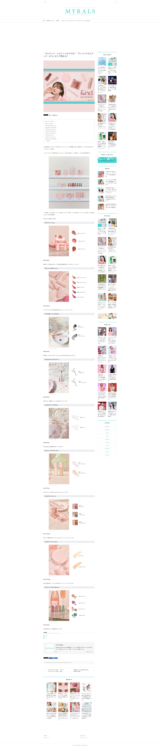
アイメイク (53, 662)
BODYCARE (107, 429)
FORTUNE (107, 454)
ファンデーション (65, 662)
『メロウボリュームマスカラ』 (53, 348)
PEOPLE (107, 451)
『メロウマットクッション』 (53, 576)
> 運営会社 (45, 735)
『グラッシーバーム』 (52, 257)
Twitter (45, 638)
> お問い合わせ (82, 735)
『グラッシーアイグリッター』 (53, 485)
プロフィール (89, 651)
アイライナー (57, 662)
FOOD (107, 436)
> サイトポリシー (46, 737)
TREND (107, 442)
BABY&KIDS (107, 448)
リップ (70, 662)
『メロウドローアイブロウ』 (53, 439)
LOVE (107, 445)
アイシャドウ (48, 662)
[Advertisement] (80, 37)
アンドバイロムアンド (52, 209)
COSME (107, 432)
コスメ (61, 662)
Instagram (46, 635)
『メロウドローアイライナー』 (53, 394)
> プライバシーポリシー (84, 737)
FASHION (107, 439)
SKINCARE (107, 426)
